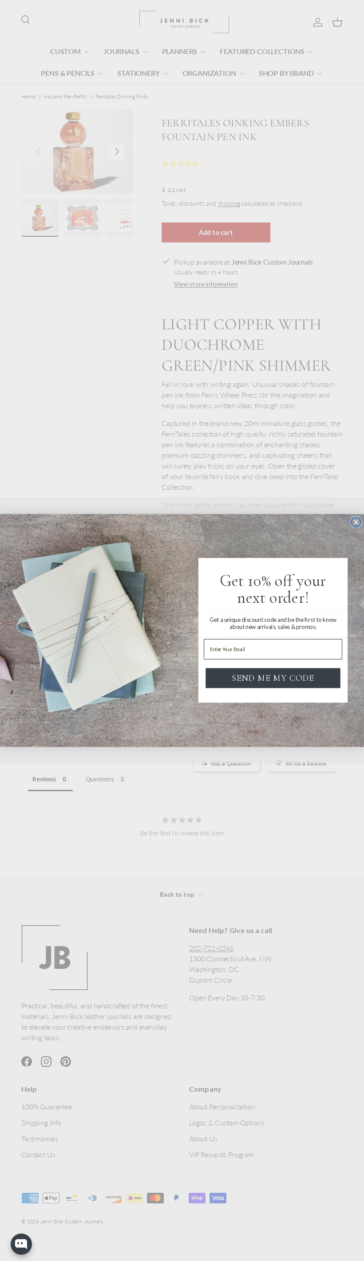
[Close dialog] (356, 522)
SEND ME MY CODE (273, 678)
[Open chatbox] (21, 1244)
